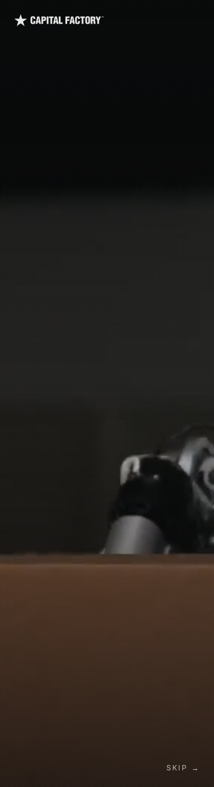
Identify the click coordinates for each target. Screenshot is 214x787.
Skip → (183, 767)
